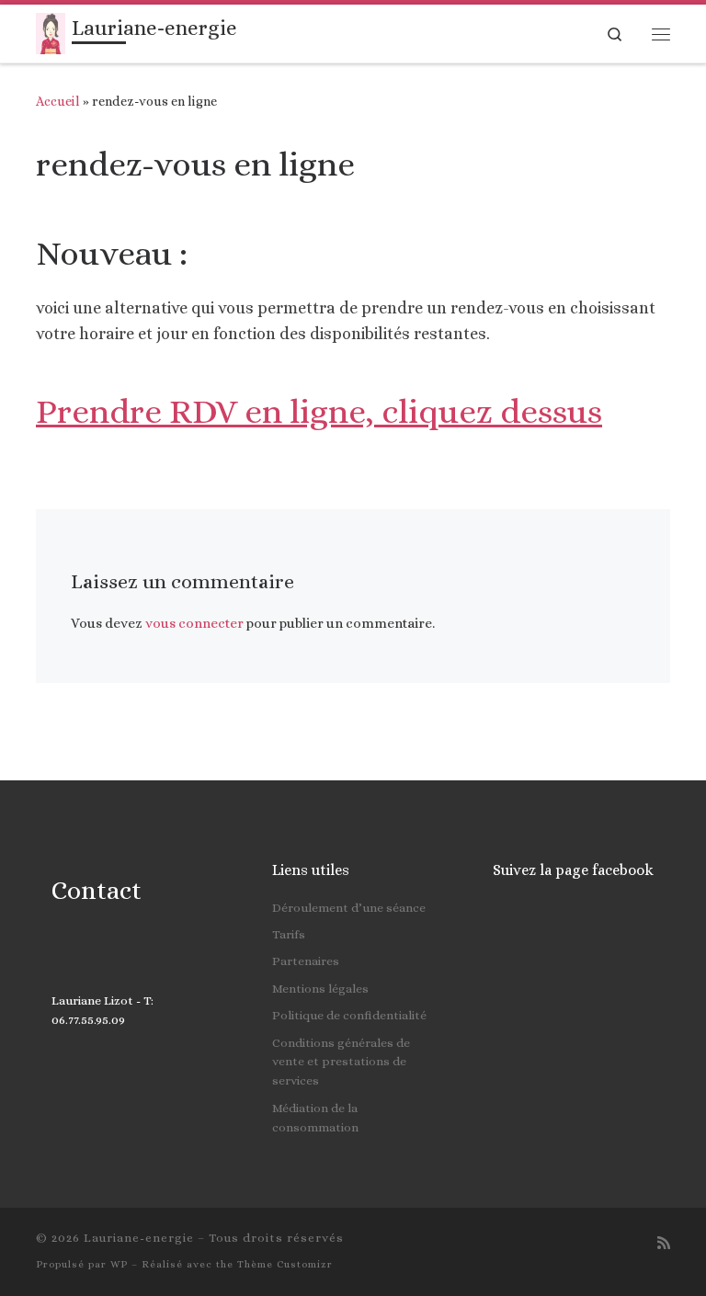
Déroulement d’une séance (349, 908)
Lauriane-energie (139, 1238)
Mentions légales (320, 988)
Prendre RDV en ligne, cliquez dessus (319, 411)
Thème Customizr (285, 1264)
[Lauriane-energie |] (50, 31)
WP (119, 1264)
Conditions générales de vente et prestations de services (341, 1062)
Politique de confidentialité (349, 1015)
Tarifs (288, 934)
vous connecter (194, 623)
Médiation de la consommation (315, 1117)
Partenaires (305, 961)
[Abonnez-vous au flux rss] (663, 1243)
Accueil (58, 101)
